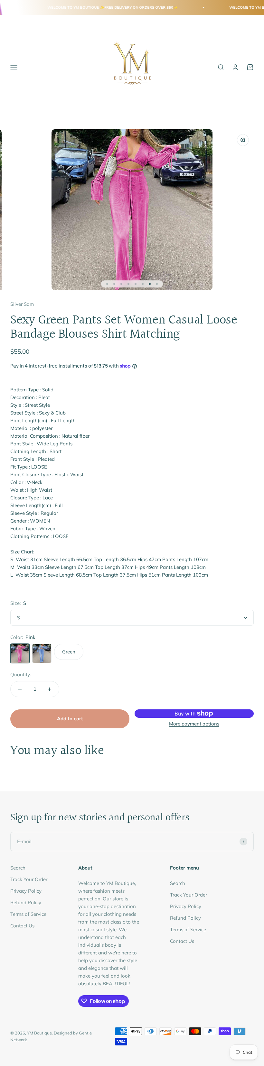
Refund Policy (25, 902)
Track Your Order (28, 879)
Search (17, 868)
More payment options (194, 724)
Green (68, 652)
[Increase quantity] (49, 689)
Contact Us (22, 926)
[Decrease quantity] (20, 689)
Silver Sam (22, 304)
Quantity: (20, 674)
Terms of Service (28, 914)
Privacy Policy (26, 891)
